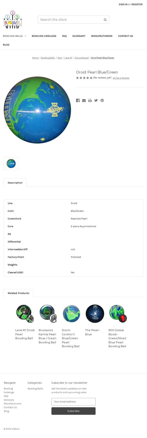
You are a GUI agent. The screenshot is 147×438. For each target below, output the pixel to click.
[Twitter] (96, 100)
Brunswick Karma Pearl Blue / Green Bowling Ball (47, 336)
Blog (6, 44)
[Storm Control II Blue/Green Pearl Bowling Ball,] (71, 313)
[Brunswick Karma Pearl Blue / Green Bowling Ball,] (48, 313)
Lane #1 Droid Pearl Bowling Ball (24, 334)
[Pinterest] (102, 100)
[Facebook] (78, 100)
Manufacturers (101, 36)
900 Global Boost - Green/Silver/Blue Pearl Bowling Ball (117, 338)
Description (15, 182)
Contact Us (125, 36)
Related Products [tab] (18, 293)
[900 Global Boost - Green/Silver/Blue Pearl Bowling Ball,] (118, 313)
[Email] (84, 100)
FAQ (64, 36)
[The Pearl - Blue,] (95, 313)
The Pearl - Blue (93, 332)
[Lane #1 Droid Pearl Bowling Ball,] (25, 313)
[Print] (90, 100)
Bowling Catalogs (44, 36)
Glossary (78, 36)
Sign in (123, 4)
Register (137, 4)
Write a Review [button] (121, 78)
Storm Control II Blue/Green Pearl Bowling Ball (70, 338)
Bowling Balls (13, 36)
